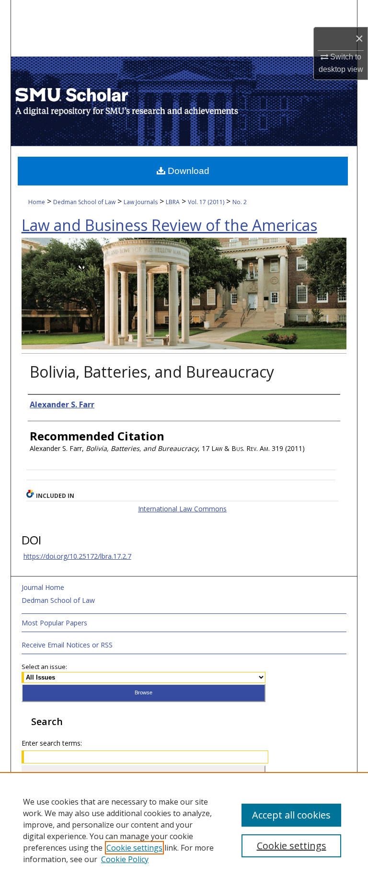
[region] (184, 830)
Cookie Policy (125, 859)
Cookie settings (134, 847)
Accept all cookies (291, 814)
